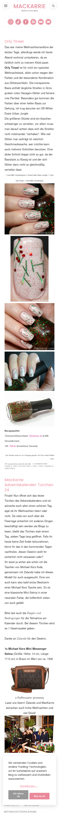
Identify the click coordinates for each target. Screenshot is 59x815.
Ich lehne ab (18, 794)
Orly (35, 466)
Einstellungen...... (29, 786)
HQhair (13, 446)
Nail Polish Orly (22, 466)
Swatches (10, 468)
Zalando (22, 638)
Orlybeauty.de (35, 436)
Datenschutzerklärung (20, 811)
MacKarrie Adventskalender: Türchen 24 (29, 484)
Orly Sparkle (46, 466)
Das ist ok (39, 796)
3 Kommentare (40, 464)
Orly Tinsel (14, 41)
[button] (5, 5)
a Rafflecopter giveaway (29, 698)
